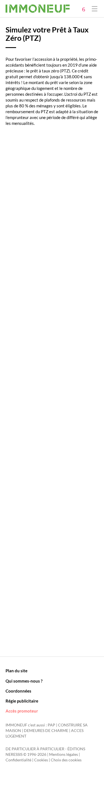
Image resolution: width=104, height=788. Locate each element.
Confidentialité (18, 760)
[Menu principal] (94, 8)
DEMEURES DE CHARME (46, 730)
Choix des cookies (66, 760)
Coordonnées (18, 690)
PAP (51, 725)
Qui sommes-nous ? (24, 680)
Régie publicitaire (22, 700)
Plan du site (16, 670)
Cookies (41, 760)
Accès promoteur (22, 710)
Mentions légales (63, 754)
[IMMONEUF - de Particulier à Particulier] (38, 8)
